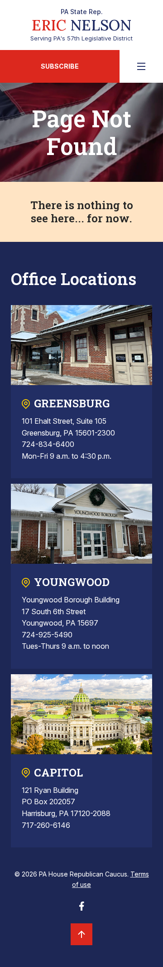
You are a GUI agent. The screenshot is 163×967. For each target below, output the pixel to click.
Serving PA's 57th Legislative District (81, 25)
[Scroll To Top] (81, 934)
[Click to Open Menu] (141, 66)
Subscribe (60, 66)
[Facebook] (81, 908)
